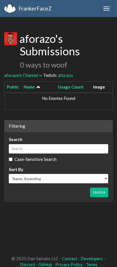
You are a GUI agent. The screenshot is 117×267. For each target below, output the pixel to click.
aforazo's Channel (21, 75)
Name (29, 86)
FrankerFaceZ (35, 8)
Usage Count (71, 86)
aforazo (65, 75)
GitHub (45, 264)
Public (13, 86)
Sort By (16, 169)
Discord (27, 264)
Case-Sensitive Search (35, 159)
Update (99, 192)
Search (15, 139)
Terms (91, 264)
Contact (69, 258)
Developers (92, 258)
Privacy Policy (69, 264)
